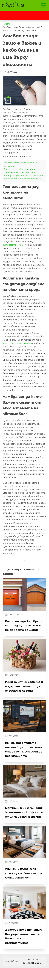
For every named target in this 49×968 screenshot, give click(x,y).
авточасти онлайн (13, 245)
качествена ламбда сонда (17, 343)
